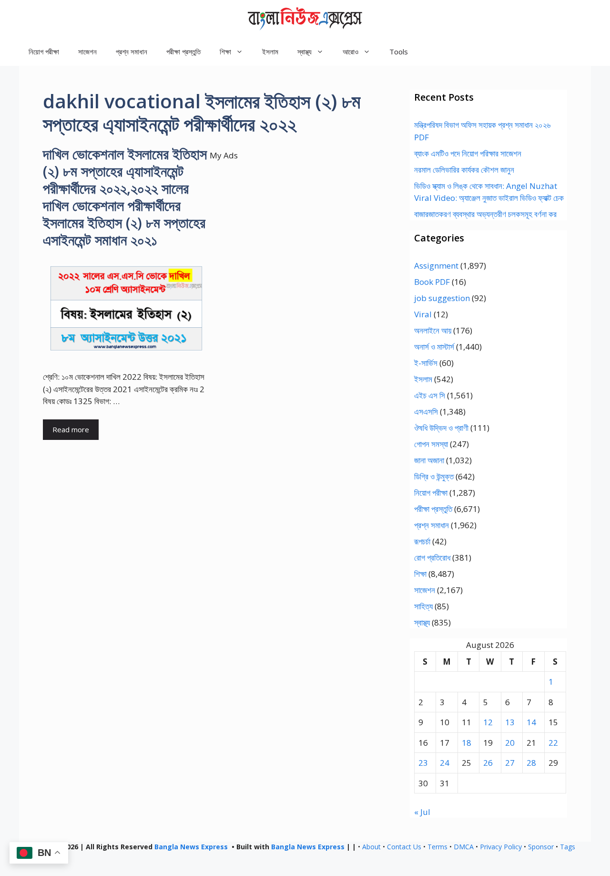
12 (488, 722)
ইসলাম (270, 51)
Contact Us (404, 846)
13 (510, 722)
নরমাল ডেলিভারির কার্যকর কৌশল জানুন (464, 169)
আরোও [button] (350, 51)
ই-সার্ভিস (425, 362)
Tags (567, 846)
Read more (70, 429)
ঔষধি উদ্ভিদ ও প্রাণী (441, 427)
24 (444, 762)
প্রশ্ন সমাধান (131, 51)
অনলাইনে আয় (432, 330)
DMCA (464, 846)
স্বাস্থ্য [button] (304, 51)
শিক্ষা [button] (225, 51)
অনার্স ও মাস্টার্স (434, 346)
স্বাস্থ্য (422, 622)
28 (531, 762)
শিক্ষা (420, 573)
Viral (423, 314)
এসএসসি (426, 411)
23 (423, 762)
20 (510, 742)
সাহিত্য (423, 606)
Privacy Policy (501, 846)
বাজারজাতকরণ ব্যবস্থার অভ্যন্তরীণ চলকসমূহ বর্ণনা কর (485, 214)
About (371, 846)
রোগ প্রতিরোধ (432, 557)
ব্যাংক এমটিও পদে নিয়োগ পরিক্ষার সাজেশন (467, 153)
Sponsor (541, 846)
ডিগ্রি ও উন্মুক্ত (434, 476)
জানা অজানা (429, 460)
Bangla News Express (191, 846)
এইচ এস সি (429, 395)
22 (553, 742)
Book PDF (432, 281)
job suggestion (442, 297)
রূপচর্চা (422, 541)
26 (488, 762)
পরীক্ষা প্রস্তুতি (183, 51)
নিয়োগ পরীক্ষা (44, 51)
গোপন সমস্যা (431, 443)
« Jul (422, 811)
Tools (398, 51)
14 (531, 722)
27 (510, 762)
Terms (437, 846)
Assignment (436, 265)
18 (466, 742)
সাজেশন (87, 51)
